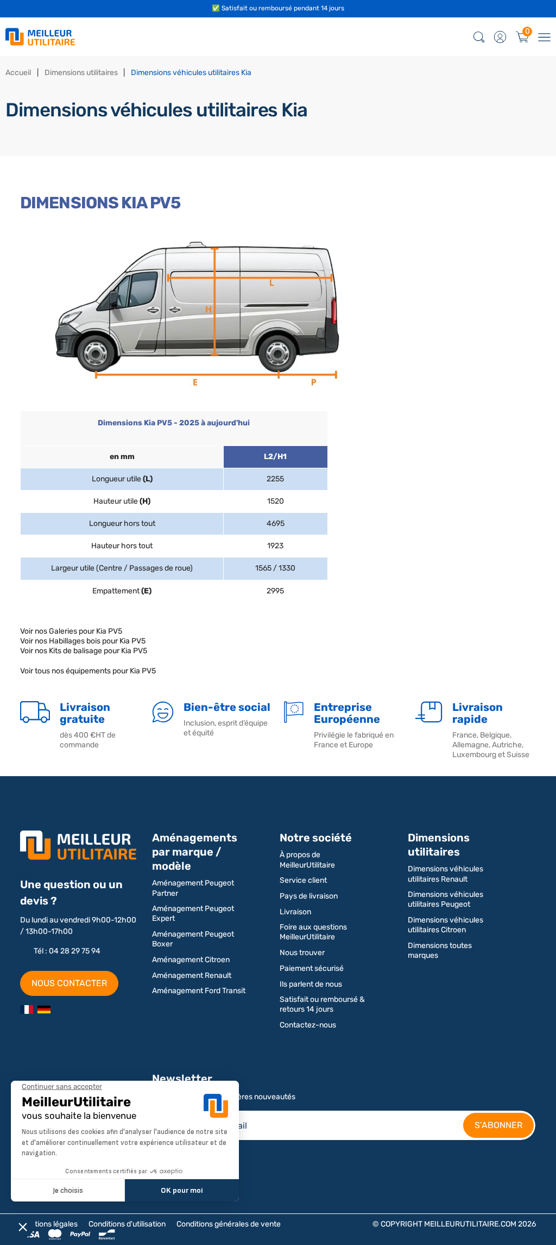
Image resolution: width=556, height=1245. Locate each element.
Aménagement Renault (191, 975)
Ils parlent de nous (311, 984)
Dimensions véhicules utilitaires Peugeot (445, 899)
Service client (303, 880)
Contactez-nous (308, 1025)
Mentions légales (49, 1224)
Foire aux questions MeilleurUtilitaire (313, 932)
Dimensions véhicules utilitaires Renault (445, 873)
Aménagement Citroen (191, 959)
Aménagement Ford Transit (198, 990)
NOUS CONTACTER (69, 983)
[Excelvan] (43, 1009)
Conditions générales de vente (228, 1224)
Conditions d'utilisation (127, 1224)
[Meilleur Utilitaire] (26, 1009)
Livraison (295, 911)
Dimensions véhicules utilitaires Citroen (445, 924)
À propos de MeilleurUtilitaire (307, 859)
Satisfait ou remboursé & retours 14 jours (322, 1004)
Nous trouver (302, 952)
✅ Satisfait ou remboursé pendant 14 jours (278, 8)
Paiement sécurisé (312, 968)
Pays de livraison (309, 896)
